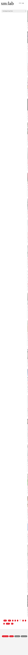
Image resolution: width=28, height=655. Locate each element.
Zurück (9, 620)
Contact (11, 636)
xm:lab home (5, 636)
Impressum (17, 636)
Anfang (4, 620)
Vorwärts (7, 623)
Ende (12, 623)
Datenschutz (24, 636)
